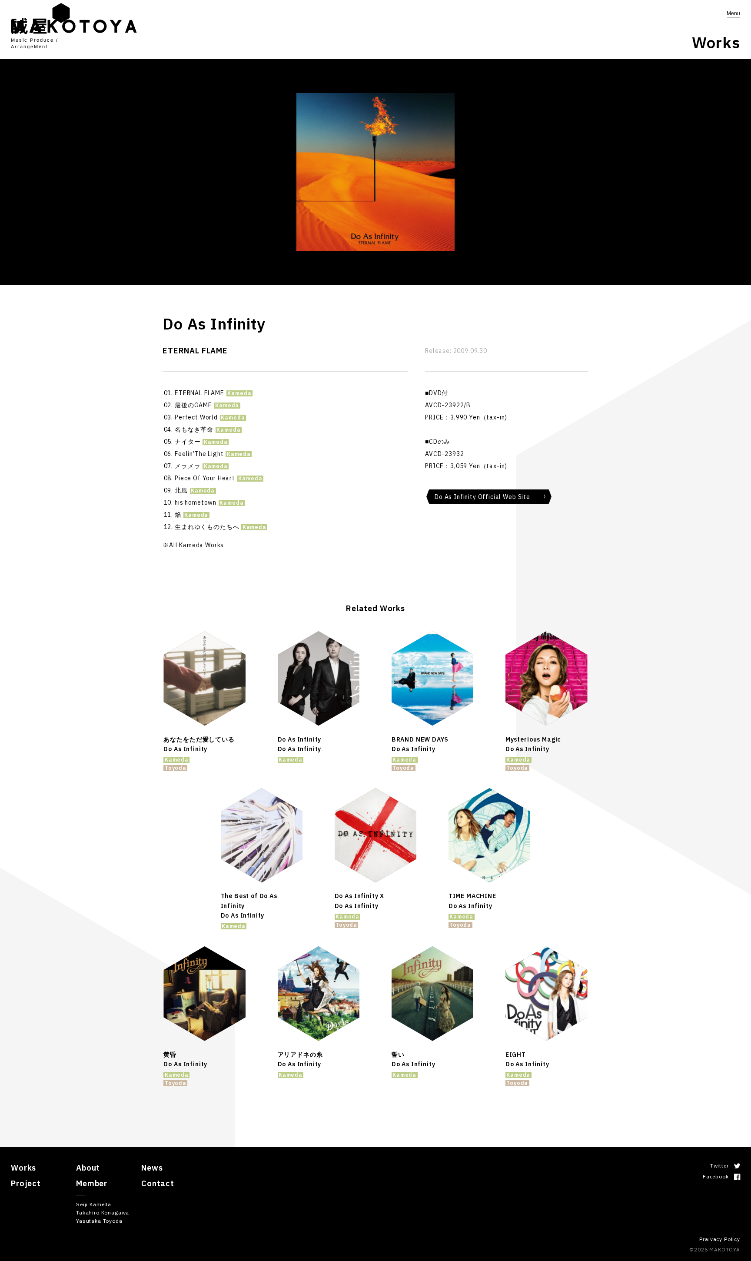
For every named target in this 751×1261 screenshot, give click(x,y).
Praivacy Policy (719, 1239)
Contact (157, 1183)
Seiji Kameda (93, 1204)
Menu (733, 13)
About (88, 1168)
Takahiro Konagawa (102, 1212)
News (152, 1168)
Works (23, 1168)
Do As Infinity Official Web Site (482, 497)
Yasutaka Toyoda (99, 1221)
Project (26, 1183)
